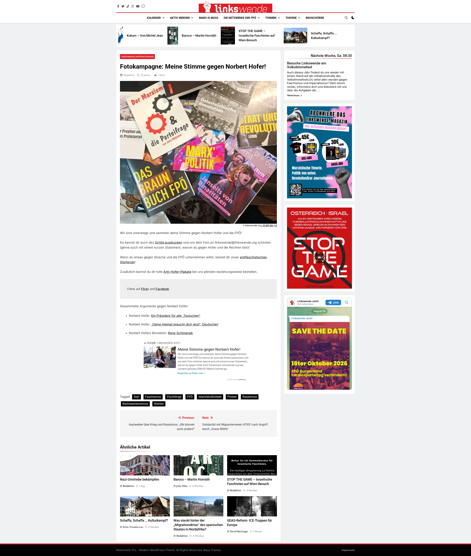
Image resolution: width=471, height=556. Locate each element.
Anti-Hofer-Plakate (177, 272)
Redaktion (129, 75)
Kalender (154, 18)
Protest (232, 397)
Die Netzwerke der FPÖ (240, 18)
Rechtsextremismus (135, 404)
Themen (270, 18)
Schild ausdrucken (168, 242)
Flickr (145, 289)
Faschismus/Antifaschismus (137, 56)
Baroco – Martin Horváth (156, 35)
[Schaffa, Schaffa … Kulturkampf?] (253, 35)
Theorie (291, 18)
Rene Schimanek (180, 333)
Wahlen (159, 404)
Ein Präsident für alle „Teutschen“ (175, 316)
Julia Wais (181, 486)
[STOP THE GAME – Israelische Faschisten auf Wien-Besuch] (185, 35)
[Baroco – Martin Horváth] (130, 36)
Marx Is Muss (208, 18)
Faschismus (153, 397)
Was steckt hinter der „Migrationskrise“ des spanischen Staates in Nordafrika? (198, 525)
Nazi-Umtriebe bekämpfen (139, 479)
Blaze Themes (212, 550)
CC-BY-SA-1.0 (270, 225)
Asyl (136, 397)
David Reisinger (239, 531)
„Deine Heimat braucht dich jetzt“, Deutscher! (184, 324)
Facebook (162, 289)
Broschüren (315, 18)
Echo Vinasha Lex (133, 527)
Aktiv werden (180, 18)
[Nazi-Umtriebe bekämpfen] (325, 36)
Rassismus (249, 397)
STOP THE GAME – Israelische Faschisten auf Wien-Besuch (214, 35)
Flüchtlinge (174, 397)
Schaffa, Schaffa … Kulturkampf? (144, 520)
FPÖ (190, 397)
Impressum (348, 550)
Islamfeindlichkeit (210, 397)
